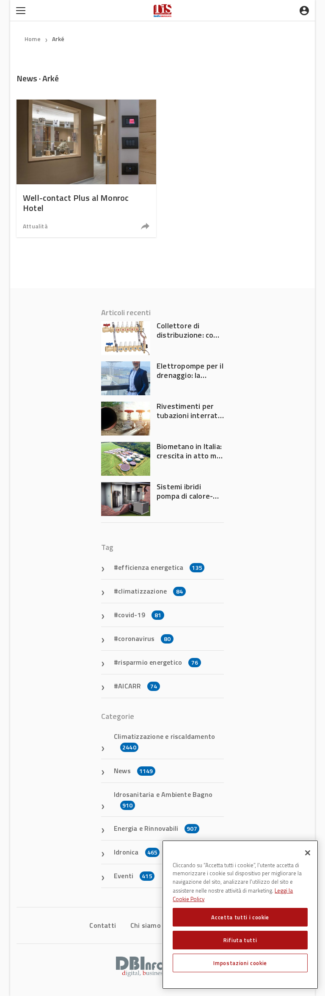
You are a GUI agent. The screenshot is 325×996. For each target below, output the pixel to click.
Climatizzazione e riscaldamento (164, 741)
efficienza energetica (160, 567)
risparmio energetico (158, 662)
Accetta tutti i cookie (240, 917)
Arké (58, 38)
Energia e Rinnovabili (155, 828)
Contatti (102, 925)
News (133, 771)
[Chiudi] (307, 852)
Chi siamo (145, 925)
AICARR (137, 686)
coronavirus (144, 638)
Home (33, 38)
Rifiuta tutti (240, 940)
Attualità (35, 226)
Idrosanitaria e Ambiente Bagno (163, 799)
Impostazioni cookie (240, 963)
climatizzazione (150, 591)
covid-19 (139, 615)
